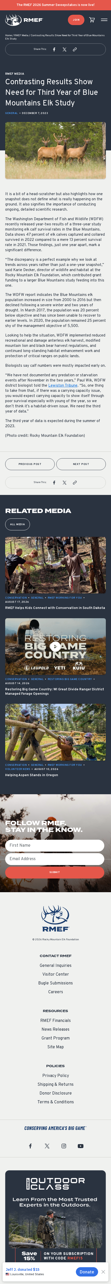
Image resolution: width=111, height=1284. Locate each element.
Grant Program (56, 1038)
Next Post (81, 464)
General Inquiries (56, 965)
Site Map (55, 1047)
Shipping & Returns (55, 1084)
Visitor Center (55, 974)
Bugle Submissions (55, 983)
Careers (55, 992)
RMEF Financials (55, 1020)
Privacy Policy (55, 1076)
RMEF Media (21, 35)
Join (76, 20)
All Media (17, 524)
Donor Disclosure (55, 1093)
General (11, 113)
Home (8, 35)
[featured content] (55, 1220)
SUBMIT (55, 872)
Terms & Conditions (55, 1102)
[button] (54, 49)
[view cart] (92, 20)
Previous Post (30, 464)
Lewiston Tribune (62, 385)
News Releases (55, 1029)
